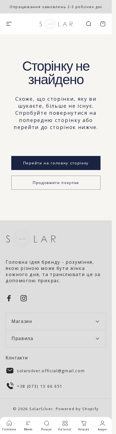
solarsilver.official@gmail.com (51, 370)
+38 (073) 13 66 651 (40, 386)
